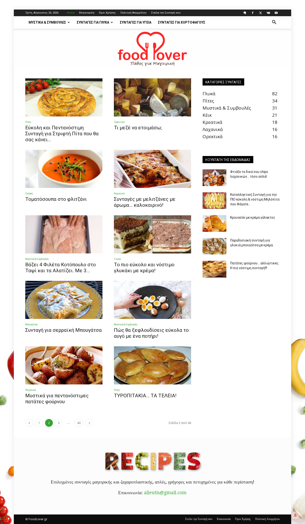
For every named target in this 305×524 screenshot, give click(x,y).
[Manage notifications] (295, 515)
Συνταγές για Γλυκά (93, 22)
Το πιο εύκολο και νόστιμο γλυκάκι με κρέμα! (144, 267)
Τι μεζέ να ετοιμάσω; (138, 128)
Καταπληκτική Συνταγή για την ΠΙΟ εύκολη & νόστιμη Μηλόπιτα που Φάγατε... (255, 199)
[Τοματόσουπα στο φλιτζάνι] (63, 169)
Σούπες (29, 193)
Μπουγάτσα (31, 324)
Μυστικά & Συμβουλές (47, 22)
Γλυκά (117, 259)
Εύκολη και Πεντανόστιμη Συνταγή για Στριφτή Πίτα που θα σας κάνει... (62, 133)
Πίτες (28, 122)
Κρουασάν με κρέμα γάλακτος (252, 217)
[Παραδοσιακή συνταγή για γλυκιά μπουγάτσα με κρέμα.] (214, 246)
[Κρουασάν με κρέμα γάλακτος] (214, 223)
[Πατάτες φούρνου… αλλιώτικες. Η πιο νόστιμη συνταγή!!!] (214, 269)
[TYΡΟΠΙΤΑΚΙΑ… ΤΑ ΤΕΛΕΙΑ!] (152, 365)
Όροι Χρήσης (107, 12)
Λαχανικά (119, 193)
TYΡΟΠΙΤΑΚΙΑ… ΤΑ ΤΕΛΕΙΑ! (145, 395)
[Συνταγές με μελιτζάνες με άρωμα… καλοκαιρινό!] (152, 169)
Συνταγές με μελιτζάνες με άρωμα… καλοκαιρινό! (144, 202)
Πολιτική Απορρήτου (133, 12)
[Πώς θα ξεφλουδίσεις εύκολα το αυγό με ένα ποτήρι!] (152, 300)
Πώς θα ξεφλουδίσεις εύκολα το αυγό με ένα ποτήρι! (151, 333)
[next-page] (89, 423)
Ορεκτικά (119, 122)
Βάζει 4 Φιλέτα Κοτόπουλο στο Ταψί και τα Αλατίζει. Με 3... (60, 267)
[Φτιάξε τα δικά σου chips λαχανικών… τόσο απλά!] (214, 177)
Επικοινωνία (86, 12)
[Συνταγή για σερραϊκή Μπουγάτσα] (63, 300)
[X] (260, 13)
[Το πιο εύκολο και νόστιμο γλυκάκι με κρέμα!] (152, 234)
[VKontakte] (268, 13)
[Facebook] (252, 13)
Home (71, 12)
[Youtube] (276, 13)
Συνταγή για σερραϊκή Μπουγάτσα (63, 330)
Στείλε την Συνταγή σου (166, 12)
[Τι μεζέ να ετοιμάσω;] (152, 97)
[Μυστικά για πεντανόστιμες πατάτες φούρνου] (63, 365)
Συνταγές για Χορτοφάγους (181, 22)
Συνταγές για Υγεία (135, 22)
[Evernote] (244, 13)
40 (79, 423)
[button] (274, 22)
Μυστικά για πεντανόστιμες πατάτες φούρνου (57, 398)
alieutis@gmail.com (165, 492)
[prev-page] (29, 423)
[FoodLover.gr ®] (152, 48)
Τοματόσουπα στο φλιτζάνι (56, 199)
